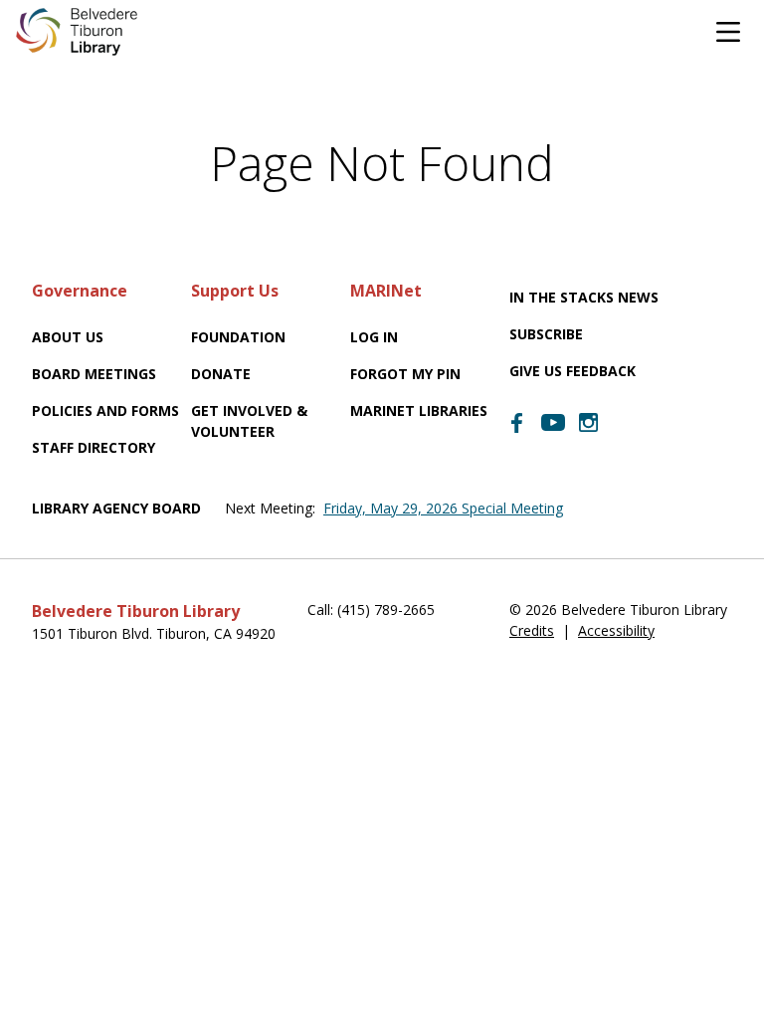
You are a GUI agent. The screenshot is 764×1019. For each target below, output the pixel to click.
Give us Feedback (572, 370)
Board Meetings (94, 373)
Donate (221, 373)
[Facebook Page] (517, 423)
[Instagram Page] (589, 423)
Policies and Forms (105, 410)
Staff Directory (93, 447)
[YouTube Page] (553, 421)
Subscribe (546, 333)
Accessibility (616, 630)
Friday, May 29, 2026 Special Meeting (443, 508)
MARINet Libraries (418, 410)
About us (67, 336)
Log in (374, 336)
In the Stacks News (584, 297)
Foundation (238, 336)
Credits (531, 630)
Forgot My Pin (405, 373)
